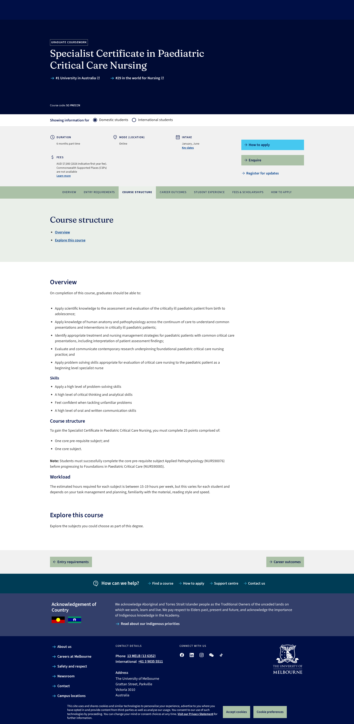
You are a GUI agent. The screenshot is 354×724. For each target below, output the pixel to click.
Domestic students (113, 120)
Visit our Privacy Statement (195, 714)
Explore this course (70, 240)
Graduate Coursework (69, 42)
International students (155, 120)
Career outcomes (173, 192)
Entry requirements (99, 192)
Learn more (64, 176)
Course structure (137, 192)
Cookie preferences (270, 712)
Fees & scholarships (248, 192)
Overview (69, 192)
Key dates (188, 148)
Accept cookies (236, 712)
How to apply (281, 192)
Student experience (209, 192)
